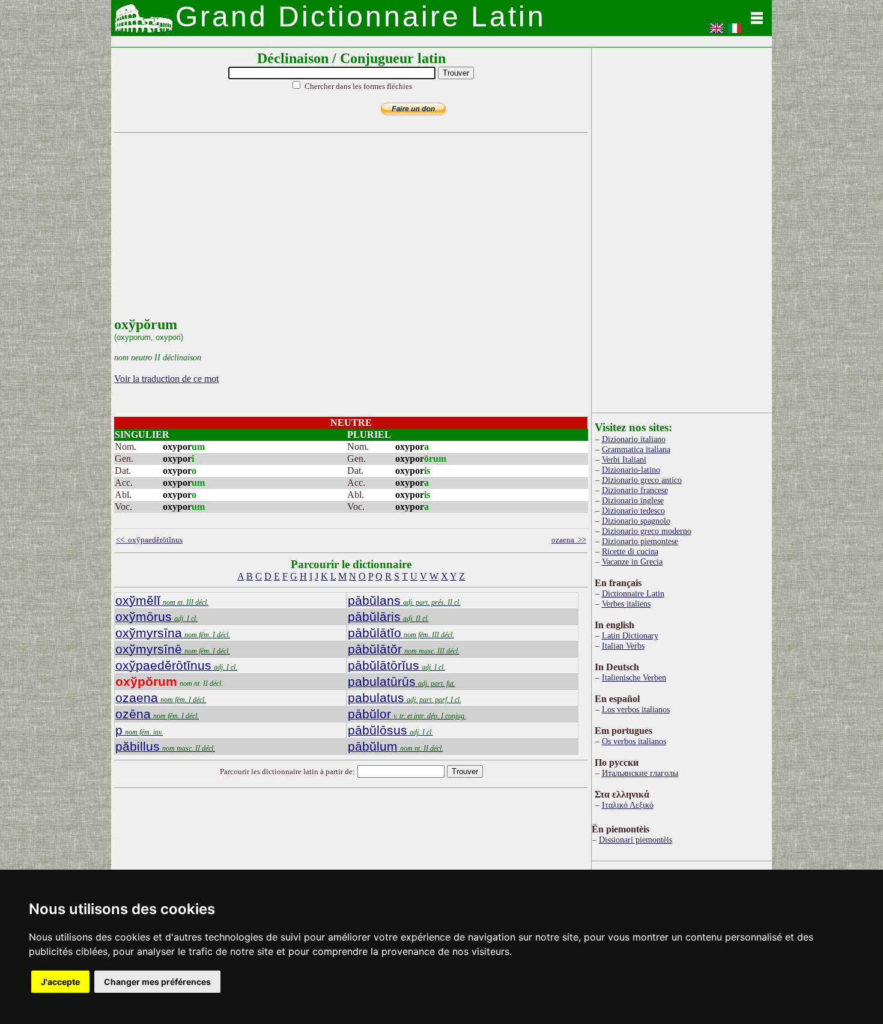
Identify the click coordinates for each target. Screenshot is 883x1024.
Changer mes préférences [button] (157, 982)
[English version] (716, 32)
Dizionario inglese (633, 500)
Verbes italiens (626, 603)
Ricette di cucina (630, 551)
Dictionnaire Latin (633, 593)
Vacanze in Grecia (632, 561)
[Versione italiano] (734, 32)
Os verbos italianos (634, 741)
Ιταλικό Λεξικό (628, 805)
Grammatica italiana (636, 449)
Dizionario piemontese (640, 541)
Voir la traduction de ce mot (166, 379)
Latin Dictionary (630, 635)
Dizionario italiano (634, 439)
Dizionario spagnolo (636, 521)
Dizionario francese (635, 490)
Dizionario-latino (631, 469)
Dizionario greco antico (642, 480)
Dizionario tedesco (633, 510)
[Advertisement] (348, 232)
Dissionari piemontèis (635, 839)
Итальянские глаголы (640, 773)
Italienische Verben (634, 677)
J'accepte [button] (60, 982)
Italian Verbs (623, 645)
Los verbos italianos (636, 709)
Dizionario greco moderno (646, 531)
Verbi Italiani (624, 459)
